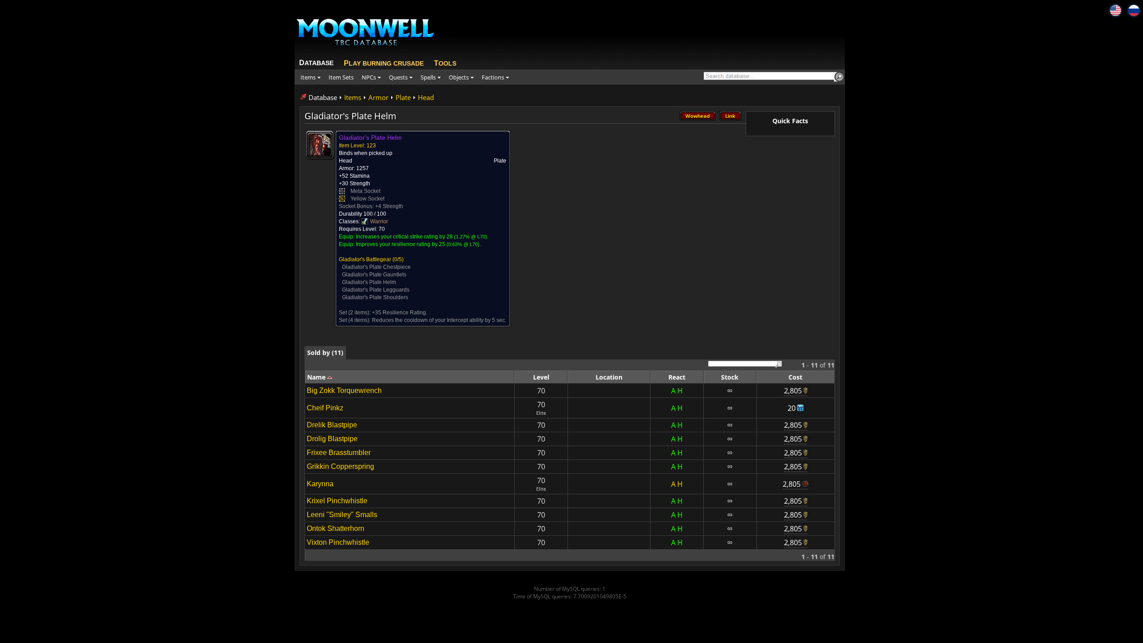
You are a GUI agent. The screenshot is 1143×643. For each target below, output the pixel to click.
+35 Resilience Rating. (399, 312)
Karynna (320, 484)
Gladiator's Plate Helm (369, 282)
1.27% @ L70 (470, 236)
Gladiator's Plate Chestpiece (376, 267)
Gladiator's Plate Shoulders (375, 297)
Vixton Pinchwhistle (338, 542)
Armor (378, 97)
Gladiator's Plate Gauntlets (374, 274)
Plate (403, 97)
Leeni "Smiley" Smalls (342, 514)
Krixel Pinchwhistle (337, 501)
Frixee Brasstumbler (339, 452)
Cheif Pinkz (325, 408)
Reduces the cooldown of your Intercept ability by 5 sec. (439, 320)
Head (426, 97)
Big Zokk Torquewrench (344, 390)
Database (323, 97)
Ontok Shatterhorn (335, 528)
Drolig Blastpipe (332, 439)
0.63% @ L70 (463, 244)
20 (792, 408)
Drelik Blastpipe (332, 425)
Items (352, 97)
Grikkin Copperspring (340, 466)
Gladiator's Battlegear (365, 259)
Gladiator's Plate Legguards (375, 290)
